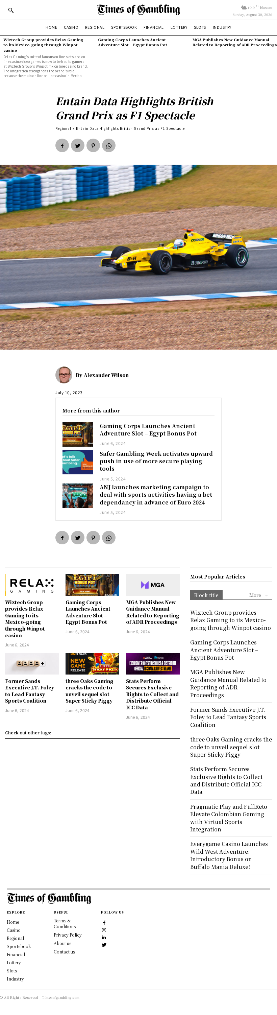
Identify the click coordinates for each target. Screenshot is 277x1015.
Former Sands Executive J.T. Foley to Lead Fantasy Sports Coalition (29, 691)
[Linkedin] (104, 937)
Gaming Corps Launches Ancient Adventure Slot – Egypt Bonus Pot (132, 42)
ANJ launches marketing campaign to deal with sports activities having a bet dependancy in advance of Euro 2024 (156, 494)
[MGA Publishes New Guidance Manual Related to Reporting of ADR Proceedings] (153, 585)
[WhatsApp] (109, 145)
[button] (11, 10)
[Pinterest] (93, 145)
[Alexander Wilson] (65, 375)
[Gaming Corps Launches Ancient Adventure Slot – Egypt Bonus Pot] (77, 434)
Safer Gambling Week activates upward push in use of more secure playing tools (156, 461)
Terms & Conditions (65, 923)
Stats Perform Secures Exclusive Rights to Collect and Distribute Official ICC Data (152, 694)
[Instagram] (104, 929)
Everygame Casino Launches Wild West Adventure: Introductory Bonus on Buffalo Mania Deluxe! (229, 855)
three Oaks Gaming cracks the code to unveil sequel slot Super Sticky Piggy (90, 691)
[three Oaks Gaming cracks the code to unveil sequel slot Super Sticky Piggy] (92, 664)
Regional (63, 128)
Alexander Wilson (106, 375)
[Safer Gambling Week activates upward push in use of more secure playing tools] (77, 462)
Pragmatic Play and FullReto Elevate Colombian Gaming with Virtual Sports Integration (228, 818)
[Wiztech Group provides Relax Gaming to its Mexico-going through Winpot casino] (32, 585)
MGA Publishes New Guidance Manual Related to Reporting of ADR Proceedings (235, 42)
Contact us (64, 951)
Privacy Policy (68, 935)
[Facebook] (62, 145)
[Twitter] (77, 145)
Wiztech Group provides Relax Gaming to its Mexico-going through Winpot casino (43, 45)
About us (62, 943)
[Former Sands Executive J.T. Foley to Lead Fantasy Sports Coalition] (32, 664)
